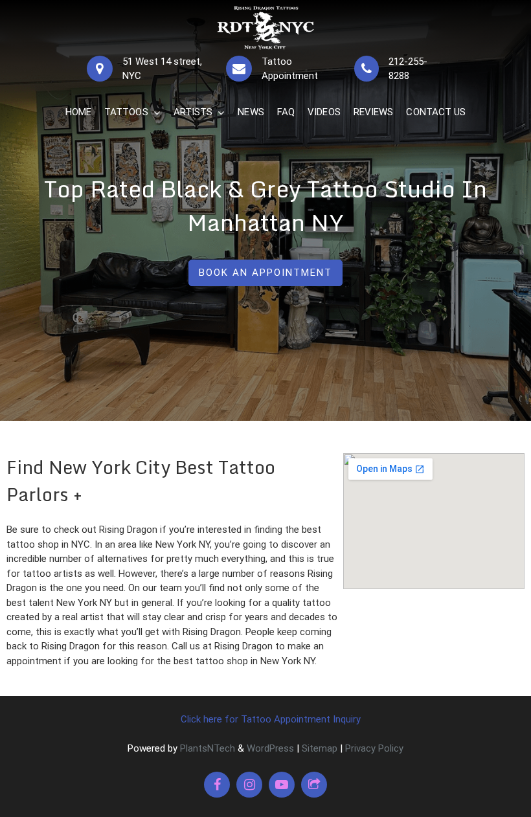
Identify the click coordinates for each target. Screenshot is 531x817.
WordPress (270, 748)
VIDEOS (324, 112)
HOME (78, 112)
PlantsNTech (206, 748)
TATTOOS (126, 112)
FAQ (286, 112)
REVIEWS (374, 112)
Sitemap (319, 748)
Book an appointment (265, 272)
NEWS (251, 112)
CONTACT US (436, 112)
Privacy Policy (374, 748)
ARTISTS (193, 112)
